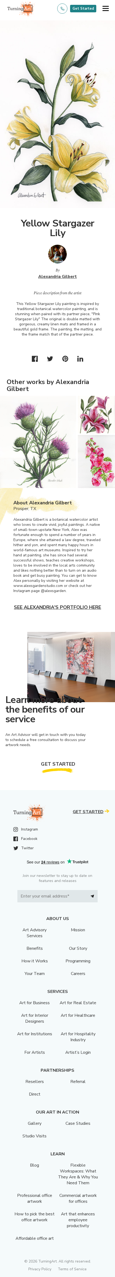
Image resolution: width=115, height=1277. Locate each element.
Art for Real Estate (78, 1003)
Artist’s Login (78, 1052)
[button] (105, 8)
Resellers (34, 1082)
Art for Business (34, 1003)
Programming (78, 961)
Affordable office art (35, 1238)
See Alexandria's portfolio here (57, 607)
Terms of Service (72, 1269)
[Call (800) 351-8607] (62, 8)
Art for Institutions (34, 1034)
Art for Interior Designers (34, 1018)
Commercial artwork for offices (78, 1198)
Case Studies (78, 1123)
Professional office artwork (34, 1198)
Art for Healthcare (78, 1015)
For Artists (34, 1052)
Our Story (78, 948)
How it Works (34, 961)
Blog (34, 1165)
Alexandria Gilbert (57, 277)
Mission (78, 930)
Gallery (34, 1123)
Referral (78, 1082)
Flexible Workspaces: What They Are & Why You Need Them (78, 1174)
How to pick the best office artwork (34, 1217)
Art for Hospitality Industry (78, 1037)
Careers (78, 974)
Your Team (35, 974)
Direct (34, 1094)
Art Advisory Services (34, 933)
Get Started (83, 8)
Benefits (34, 948)
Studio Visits (34, 1136)
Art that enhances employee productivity (78, 1220)
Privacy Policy (39, 1269)
